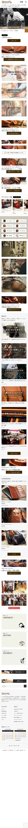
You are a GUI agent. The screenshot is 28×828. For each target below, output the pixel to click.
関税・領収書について (18, 717)
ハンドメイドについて (18, 715)
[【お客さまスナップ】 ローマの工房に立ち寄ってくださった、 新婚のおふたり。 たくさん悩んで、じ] (20, 600)
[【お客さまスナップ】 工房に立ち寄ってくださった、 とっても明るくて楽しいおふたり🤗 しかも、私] (8, 600)
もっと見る (14, 554)
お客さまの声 (4, 713)
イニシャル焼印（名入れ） (18, 713)
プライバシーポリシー (18, 719)
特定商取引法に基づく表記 (18, 721)
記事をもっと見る (14, 453)
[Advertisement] (14, 768)
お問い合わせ (4, 717)
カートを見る (4, 715)
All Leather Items (17, 197)
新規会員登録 (4, 711)
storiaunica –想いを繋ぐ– (18, 709)
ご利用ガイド (16, 711)
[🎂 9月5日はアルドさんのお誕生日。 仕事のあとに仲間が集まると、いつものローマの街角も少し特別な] (20, 587)
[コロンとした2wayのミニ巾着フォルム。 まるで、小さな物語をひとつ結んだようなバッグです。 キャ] (8, 587)
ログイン (3, 709)
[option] (14, 20)
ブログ (3, 719)
